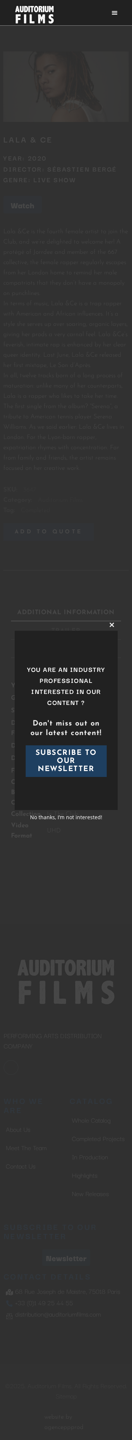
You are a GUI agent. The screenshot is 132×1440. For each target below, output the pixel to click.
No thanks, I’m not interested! (66, 817)
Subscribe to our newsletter (66, 761)
